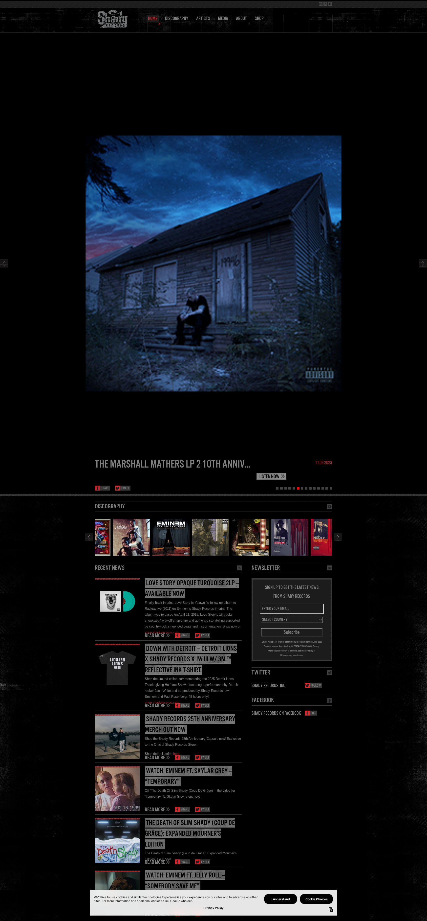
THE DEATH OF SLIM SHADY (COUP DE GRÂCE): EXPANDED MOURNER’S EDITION (190, 834)
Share (105, 488)
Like (313, 713)
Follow (316, 686)
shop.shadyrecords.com (162, 632)
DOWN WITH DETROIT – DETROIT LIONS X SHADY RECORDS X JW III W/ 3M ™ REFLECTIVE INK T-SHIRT (191, 659)
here (176, 754)
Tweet (125, 488)
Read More (155, 635)
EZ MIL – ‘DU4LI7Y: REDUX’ (140, 464)
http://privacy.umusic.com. (291, 655)
